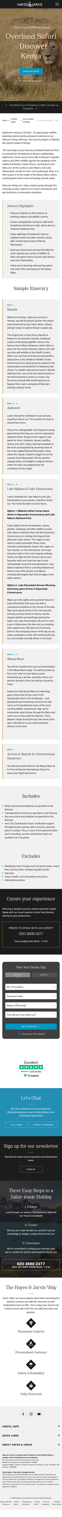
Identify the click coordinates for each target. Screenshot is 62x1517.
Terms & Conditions (45, 1503)
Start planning (43, 1124)
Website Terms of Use (56, 1503)
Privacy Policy (37, 1503)
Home (4, 120)
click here (35, 1460)
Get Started (29, 1026)
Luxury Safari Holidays (28, 120)
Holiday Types (14, 120)
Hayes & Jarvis (30, 4)
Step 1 (17, 975)
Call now (16, 1124)
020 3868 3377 (31, 934)
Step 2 (44, 975)
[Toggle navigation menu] (57, 4)
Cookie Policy (16, 1503)
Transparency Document (27, 1503)
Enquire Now (31, 71)
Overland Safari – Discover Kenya (50, 120)
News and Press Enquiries (6, 1503)
